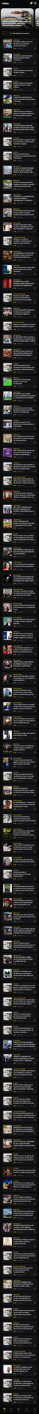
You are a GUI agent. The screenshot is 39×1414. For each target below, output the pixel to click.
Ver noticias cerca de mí (21, 33)
